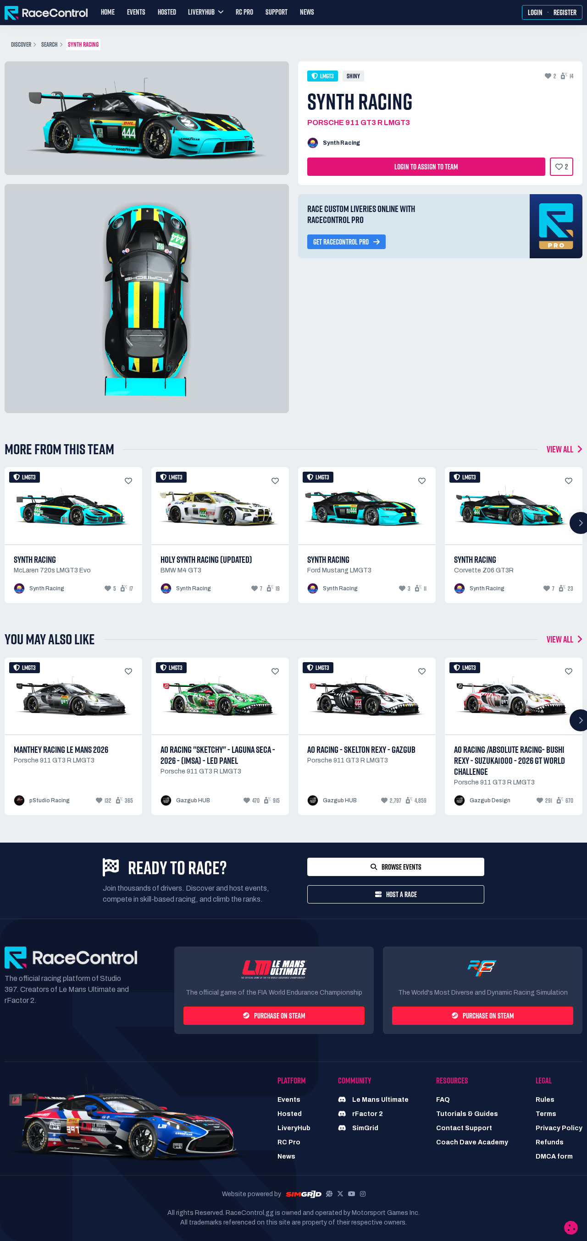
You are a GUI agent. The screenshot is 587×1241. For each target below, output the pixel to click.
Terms (546, 1113)
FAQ (443, 1099)
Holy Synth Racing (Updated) (206, 559)
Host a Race (401, 894)
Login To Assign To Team (426, 167)
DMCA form (554, 1156)
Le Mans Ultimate (380, 1099)
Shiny (353, 76)
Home (108, 12)
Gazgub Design (490, 800)
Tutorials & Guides (467, 1113)
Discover (21, 44)
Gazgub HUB (193, 800)
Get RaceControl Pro (341, 242)
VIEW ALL (561, 449)
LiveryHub (293, 1128)
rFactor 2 (367, 1113)
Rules (545, 1099)
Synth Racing (341, 143)
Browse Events (401, 867)
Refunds (550, 1142)
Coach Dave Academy (472, 1142)
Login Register (552, 12)
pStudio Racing (49, 800)
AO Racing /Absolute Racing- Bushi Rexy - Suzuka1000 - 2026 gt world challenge (509, 760)
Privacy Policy (559, 1128)
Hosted (167, 12)
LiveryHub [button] (201, 12)
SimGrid (364, 1128)
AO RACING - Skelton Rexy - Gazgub (361, 749)
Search (49, 44)
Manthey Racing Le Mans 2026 (61, 749)
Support (277, 12)
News (307, 12)
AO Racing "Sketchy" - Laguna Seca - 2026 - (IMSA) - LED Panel (218, 755)
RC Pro (244, 12)
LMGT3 (327, 76)
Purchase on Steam (279, 1016)
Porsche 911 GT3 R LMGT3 (358, 122)
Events (136, 12)
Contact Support (464, 1128)
